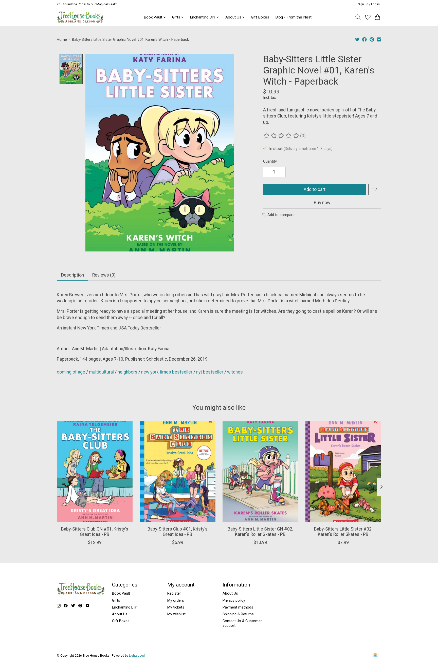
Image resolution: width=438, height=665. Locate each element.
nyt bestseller (209, 372)
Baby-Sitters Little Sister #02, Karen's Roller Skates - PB (343, 531)
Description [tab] (72, 275)
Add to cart (314, 189)
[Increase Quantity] (279, 171)
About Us (119, 614)
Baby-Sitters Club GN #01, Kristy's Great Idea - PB (94, 531)
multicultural (101, 372)
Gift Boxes (260, 17)
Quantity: (270, 161)
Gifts (116, 600)
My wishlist (176, 614)
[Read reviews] (281, 135)
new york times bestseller (166, 372)
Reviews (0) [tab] (104, 275)
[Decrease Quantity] (268, 171)
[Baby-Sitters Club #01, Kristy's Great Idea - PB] (177, 471)
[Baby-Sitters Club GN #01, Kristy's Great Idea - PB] (95, 471)
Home (62, 39)
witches (235, 372)
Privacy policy (234, 600)
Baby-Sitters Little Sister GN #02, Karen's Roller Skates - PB (260, 531)
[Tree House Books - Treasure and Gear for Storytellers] (80, 17)
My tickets (175, 607)
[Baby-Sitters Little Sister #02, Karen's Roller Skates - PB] (343, 471)
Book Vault (121, 593)
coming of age (71, 372)
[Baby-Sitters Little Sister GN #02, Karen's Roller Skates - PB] (260, 471)
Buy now (322, 202)
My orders (175, 600)
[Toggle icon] (358, 17)
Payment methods (238, 607)
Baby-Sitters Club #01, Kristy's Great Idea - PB (178, 531)
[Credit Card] (375, 655)
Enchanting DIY (124, 607)
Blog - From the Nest (293, 17)
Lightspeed (137, 655)
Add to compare (281, 214)
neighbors (127, 372)
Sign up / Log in (369, 4)
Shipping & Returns (238, 614)
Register (174, 593)
